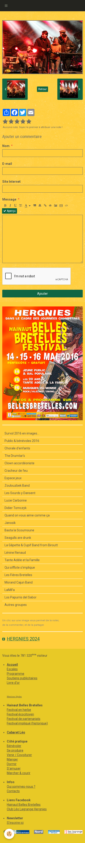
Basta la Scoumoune (19, 530)
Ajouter (42, 293)
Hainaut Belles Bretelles (24, 804)
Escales (12, 669)
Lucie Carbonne (16, 500)
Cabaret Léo (16, 732)
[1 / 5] (5, 122)
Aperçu (11, 211)
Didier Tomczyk (16, 508)
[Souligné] (15, 205)
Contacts (13, 791)
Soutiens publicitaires (22, 678)
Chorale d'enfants (17, 448)
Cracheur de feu (16, 470)
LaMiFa (10, 590)
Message (9, 199)
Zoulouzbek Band (17, 485)
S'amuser (14, 768)
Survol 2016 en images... (22, 433)
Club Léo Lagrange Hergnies (27, 809)
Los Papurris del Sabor (20, 597)
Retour (42, 89)
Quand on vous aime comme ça (27, 515)
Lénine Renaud (15, 552)
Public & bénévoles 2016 (22, 441)
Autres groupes (16, 605)
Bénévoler (14, 746)
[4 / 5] (22, 122)
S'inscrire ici (15, 822)
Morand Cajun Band (19, 582)
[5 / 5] (28, 122)
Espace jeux (13, 478)
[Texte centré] (40, 205)
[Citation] (34, 205)
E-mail (7, 164)
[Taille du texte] (20, 205)
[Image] (55, 205)
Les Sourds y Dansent (20, 493)
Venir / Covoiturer (19, 755)
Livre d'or (13, 682)
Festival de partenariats (23, 719)
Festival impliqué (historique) (27, 723)
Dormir (12, 764)
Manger (12, 759)
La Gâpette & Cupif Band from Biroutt (31, 545)
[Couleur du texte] (27, 205)
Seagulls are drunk (18, 537)
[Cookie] (9, 834)
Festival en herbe (19, 710)
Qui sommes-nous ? (21, 786)
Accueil (12, 664)
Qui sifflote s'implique (20, 567)
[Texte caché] (50, 205)
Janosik (10, 523)
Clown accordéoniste (19, 463)
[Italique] (10, 205)
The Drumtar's (15, 456)
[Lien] (45, 205)
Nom (6, 146)
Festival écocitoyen (20, 714)
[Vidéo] (61, 205)
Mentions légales (14, 697)
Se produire (15, 750)
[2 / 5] (11, 122)
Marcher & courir (18, 773)
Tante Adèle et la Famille (22, 560)
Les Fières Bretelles (18, 575)
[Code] (66, 205)
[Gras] (5, 205)
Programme (15, 673)
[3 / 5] (17, 122)
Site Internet (11, 181)
